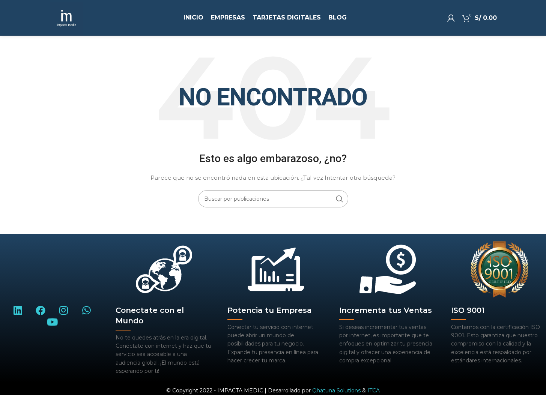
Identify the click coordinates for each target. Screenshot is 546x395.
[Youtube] (52, 322)
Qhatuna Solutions (336, 390)
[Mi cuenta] (451, 18)
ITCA (373, 390)
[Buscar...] (339, 198)
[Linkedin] (18, 310)
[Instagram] (63, 310)
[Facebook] (41, 310)
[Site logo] (66, 18)
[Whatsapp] (86, 310)
